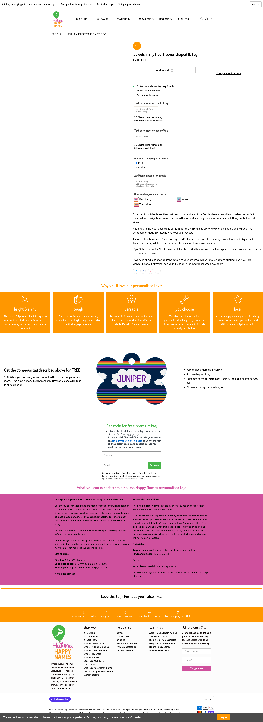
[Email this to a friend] (158, 271)
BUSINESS (183, 18)
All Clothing (89, 632)
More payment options (228, 73)
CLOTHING (81, 18)
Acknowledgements (159, 650)
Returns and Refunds (126, 643)
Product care (122, 636)
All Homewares (91, 636)
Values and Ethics (158, 636)
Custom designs (91, 674)
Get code (154, 465)
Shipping (120, 639)
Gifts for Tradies (91, 657)
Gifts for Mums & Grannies (96, 646)
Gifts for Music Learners (95, 650)
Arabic (142, 167)
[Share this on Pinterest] (150, 271)
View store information (147, 94)
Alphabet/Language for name (151, 158)
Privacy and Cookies (126, 646)
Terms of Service (124, 650)
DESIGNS (164, 18)
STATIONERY (123, 18)
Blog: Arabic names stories (162, 639)
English (142, 163)
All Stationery (90, 639)
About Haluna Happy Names (163, 632)
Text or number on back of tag (151, 130)
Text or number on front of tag (151, 103)
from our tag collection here (127, 440)
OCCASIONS (144, 18)
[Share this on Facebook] (143, 271)
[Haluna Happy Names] (58, 19)
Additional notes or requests (150, 175)
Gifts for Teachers (92, 653)
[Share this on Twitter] (135, 271)
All (61, 34)
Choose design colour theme (150, 194)
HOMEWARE (102, 18)
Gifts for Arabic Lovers (95, 643)
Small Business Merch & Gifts (98, 667)
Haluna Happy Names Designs (98, 671)
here (201, 249)
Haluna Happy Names (67, 709)
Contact (120, 632)
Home (53, 34)
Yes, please (196, 668)
